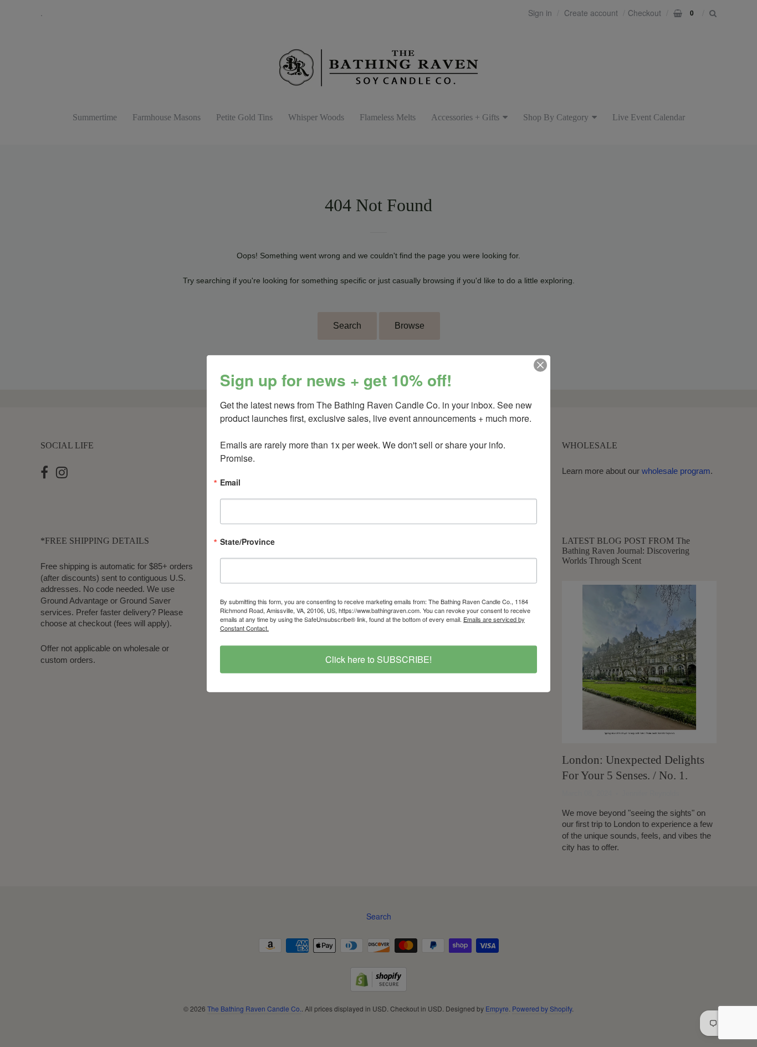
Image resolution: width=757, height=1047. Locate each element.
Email (230, 482)
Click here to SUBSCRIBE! (378, 659)
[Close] (540, 364)
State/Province (247, 542)
